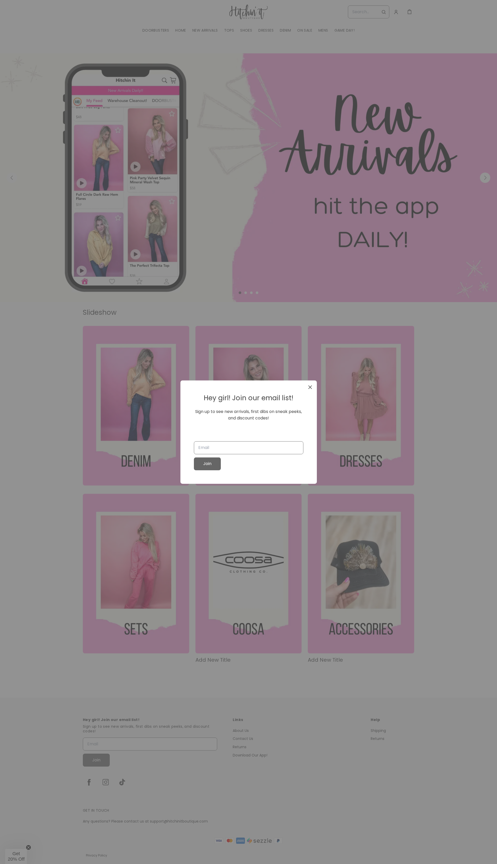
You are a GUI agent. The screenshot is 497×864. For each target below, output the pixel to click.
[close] (310, 387)
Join (207, 464)
